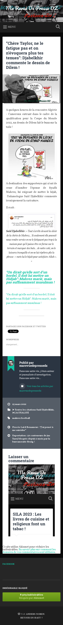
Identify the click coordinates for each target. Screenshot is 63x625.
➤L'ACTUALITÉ (20, 412)
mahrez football (21, 418)
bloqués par (31, 596)
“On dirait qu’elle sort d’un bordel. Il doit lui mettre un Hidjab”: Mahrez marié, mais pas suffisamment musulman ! (31, 299)
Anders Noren (35, 614)
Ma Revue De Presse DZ (31, 8)
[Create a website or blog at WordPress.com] (19, 614)
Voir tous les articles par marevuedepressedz (36, 388)
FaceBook (9, 564)
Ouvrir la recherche (57, 27)
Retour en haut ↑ (31, 617)
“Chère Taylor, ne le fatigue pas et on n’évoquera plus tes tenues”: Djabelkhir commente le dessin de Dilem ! (28, 55)
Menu (12, 27)
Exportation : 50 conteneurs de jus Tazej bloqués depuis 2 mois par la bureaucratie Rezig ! (31, 438)
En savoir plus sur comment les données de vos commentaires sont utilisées (29, 551)
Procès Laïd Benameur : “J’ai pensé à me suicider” (32, 429)
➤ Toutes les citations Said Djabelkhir (32, 409)
